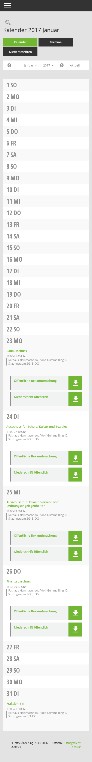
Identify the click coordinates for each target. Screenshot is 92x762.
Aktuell (75, 65)
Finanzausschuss (18, 581)
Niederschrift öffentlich (31, 397)
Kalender (20, 42)
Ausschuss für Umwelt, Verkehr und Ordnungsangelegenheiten (32, 504)
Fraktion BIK (15, 704)
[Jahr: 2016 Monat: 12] (9, 65)
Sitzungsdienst (72, 745)
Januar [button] (29, 65)
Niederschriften (20, 52)
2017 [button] (47, 65)
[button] (75, 383)
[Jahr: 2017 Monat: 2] (62, 65)
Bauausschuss (16, 351)
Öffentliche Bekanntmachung (35, 381)
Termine (56, 42)
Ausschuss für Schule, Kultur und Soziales (36, 426)
